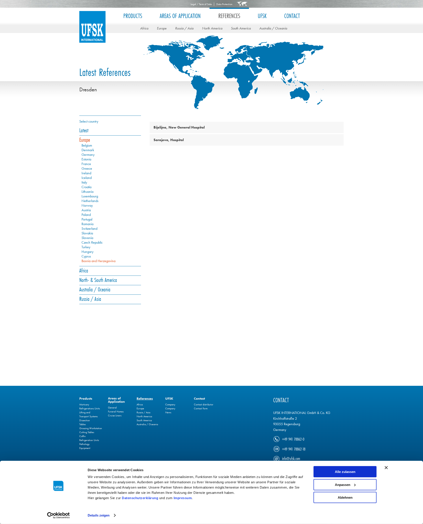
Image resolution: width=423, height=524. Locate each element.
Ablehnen (345, 497)
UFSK (92, 31)
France (86, 164)
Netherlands (90, 201)
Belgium (87, 145)
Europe (162, 28)
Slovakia (87, 233)
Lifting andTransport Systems (88, 414)
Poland (86, 215)
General (112, 407)
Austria (86, 210)
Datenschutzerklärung (140, 498)
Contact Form (201, 408)
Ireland (86, 173)
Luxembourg (90, 196)
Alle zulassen (345, 472)
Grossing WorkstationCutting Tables (90, 430)
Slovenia (87, 238)
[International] (242, 4)
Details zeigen (98, 515)
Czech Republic (92, 242)
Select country (88, 121)
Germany (88, 154)
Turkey (86, 247)
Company (170, 404)
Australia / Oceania (273, 28)
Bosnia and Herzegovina (98, 261)
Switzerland (89, 228)
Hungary (87, 252)
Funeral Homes (116, 411)
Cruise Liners (114, 415)
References (229, 16)
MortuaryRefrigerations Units (89, 406)
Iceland (87, 178)
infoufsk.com (291, 458)
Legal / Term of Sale (201, 4)
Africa (144, 28)
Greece (87, 168)
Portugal (87, 219)
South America (241, 28)
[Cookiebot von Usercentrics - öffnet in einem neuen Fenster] (58, 515)
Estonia (86, 159)
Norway (87, 205)
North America (212, 28)
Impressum (183, 498)
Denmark (88, 150)
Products (132, 16)
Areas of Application (180, 16)
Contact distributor (203, 404)
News (168, 412)
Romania (87, 224)
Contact (292, 16)
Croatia (86, 187)
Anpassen (342, 484)
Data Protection (224, 4)
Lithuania (87, 191)
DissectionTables (84, 422)
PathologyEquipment (84, 446)
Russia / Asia (184, 28)
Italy (84, 182)
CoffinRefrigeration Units (89, 438)
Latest (83, 130)
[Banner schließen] (386, 467)
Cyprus (86, 256)
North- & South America (98, 280)
